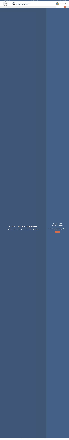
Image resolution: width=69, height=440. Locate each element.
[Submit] (65, 7)
